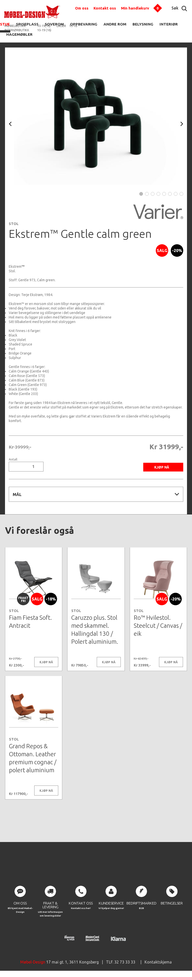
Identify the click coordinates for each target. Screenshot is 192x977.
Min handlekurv (135, 8)
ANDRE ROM (115, 24)
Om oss (81, 8)
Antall (13, 459)
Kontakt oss (105, 8)
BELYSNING (142, 24)
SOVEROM (54, 24)
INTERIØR (169, 24)
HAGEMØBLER (19, 34)
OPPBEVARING (83, 24)
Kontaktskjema (158, 962)
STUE (5, 24)
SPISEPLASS (27, 24)
